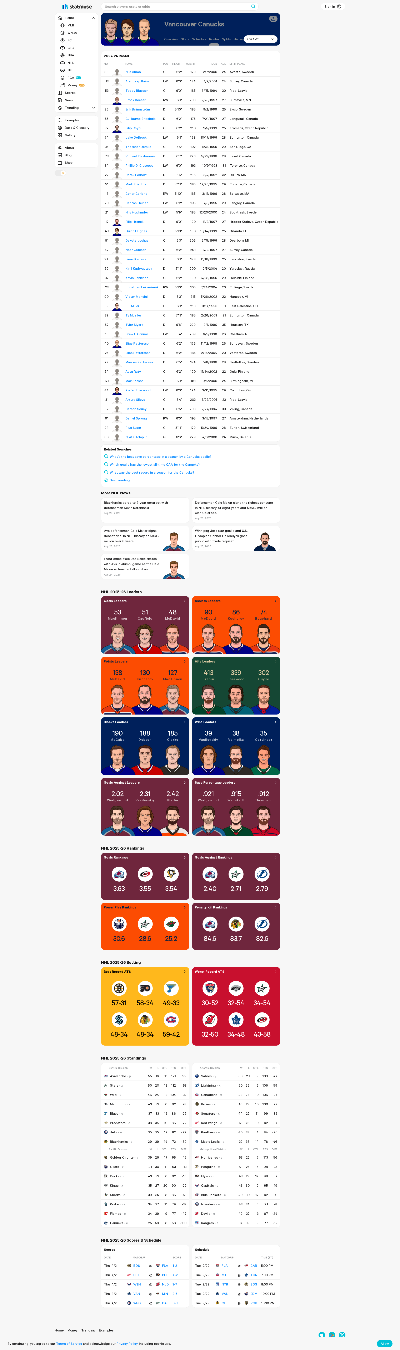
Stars (114, 1085)
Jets (113, 1132)
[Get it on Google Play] (332, 1335)
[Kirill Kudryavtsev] (117, 269)
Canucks (116, 1223)
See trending (120, 480)
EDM (253, 1293)
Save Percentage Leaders (215, 782)
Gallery (70, 135)
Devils (205, 1213)
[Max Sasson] (117, 382)
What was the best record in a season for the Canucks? (152, 472)
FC (70, 40)
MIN (165, 1293)
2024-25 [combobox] (253, 39)
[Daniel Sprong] (117, 419)
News (69, 100)
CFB (71, 47)
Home (59, 1330)
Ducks (114, 1176)
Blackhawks (119, 1141)
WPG (137, 1303)
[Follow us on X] (342, 1335)
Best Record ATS (117, 971)
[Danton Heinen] (117, 204)
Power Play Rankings (120, 907)
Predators (117, 1122)
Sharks (115, 1194)
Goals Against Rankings (213, 857)
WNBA (72, 32)
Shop (68, 162)
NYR (225, 1284)
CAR (253, 1265)
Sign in (330, 6)
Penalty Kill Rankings (211, 907)
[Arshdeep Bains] (117, 82)
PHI (165, 1275)
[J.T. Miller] (117, 307)
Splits (226, 39)
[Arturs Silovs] (117, 400)
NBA (71, 55)
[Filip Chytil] (117, 129)
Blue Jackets (211, 1194)
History (239, 39)
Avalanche (118, 1076)
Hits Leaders (205, 661)
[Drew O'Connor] (117, 335)
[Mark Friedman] (117, 185)
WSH (137, 1284)
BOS (136, 1265)
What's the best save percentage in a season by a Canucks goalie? (160, 456)
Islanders (208, 1204)
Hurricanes (209, 1157)
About (69, 147)
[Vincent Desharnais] (117, 157)
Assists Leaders (208, 600)
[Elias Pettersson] (117, 344)
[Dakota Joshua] (117, 241)
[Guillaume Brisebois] (117, 119)
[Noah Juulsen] (117, 250)
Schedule (199, 39)
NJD (165, 1284)
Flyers (205, 1176)
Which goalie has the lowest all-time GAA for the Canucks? (155, 464)
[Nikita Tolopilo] (117, 438)
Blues (114, 1113)
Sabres (206, 1076)
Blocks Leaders (116, 722)
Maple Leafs (210, 1141)
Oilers (114, 1166)
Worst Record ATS (209, 971)
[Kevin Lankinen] (117, 279)
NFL (71, 70)
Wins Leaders (205, 722)
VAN (136, 1293)
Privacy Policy (127, 1343)
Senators (208, 1113)
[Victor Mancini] (117, 297)
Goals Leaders (115, 600)
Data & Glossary (77, 127)
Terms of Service (69, 1343)
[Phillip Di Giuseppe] (117, 166)
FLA (165, 1265)
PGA (71, 77)
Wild (113, 1094)
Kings (114, 1185)
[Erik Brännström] (117, 110)
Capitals (207, 1185)
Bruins (206, 1104)
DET (136, 1275)
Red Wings (209, 1122)
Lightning (208, 1085)
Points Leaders (116, 661)
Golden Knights (122, 1157)
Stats (185, 39)
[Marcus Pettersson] (117, 363)
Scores (70, 92)
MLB (71, 25)
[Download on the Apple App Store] (322, 1335)
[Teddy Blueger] (117, 91)
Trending (88, 1330)
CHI (224, 1303)
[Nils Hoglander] (117, 213)
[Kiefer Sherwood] (117, 391)
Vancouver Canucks (194, 23)
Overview (171, 39)
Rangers (207, 1223)
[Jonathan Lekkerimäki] (117, 288)
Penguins (208, 1166)
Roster (214, 39)
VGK (253, 1303)
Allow (385, 1343)
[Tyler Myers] (117, 325)
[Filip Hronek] (117, 222)
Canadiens (209, 1094)
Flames (115, 1213)
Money (73, 85)
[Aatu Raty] (117, 372)
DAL (165, 1303)
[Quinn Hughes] (117, 232)
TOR (253, 1275)
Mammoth (118, 1104)
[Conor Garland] (117, 194)
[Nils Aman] (117, 73)
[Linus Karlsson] (117, 260)
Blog (68, 155)
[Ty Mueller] (117, 316)
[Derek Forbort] (117, 176)
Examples (72, 120)
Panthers (208, 1132)
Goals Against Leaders (122, 782)
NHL (71, 62)
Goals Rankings (116, 857)
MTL (225, 1275)
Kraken (115, 1204)
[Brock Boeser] (117, 101)
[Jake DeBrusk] (117, 138)
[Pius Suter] (117, 428)
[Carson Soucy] (117, 410)
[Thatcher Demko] (117, 147)
